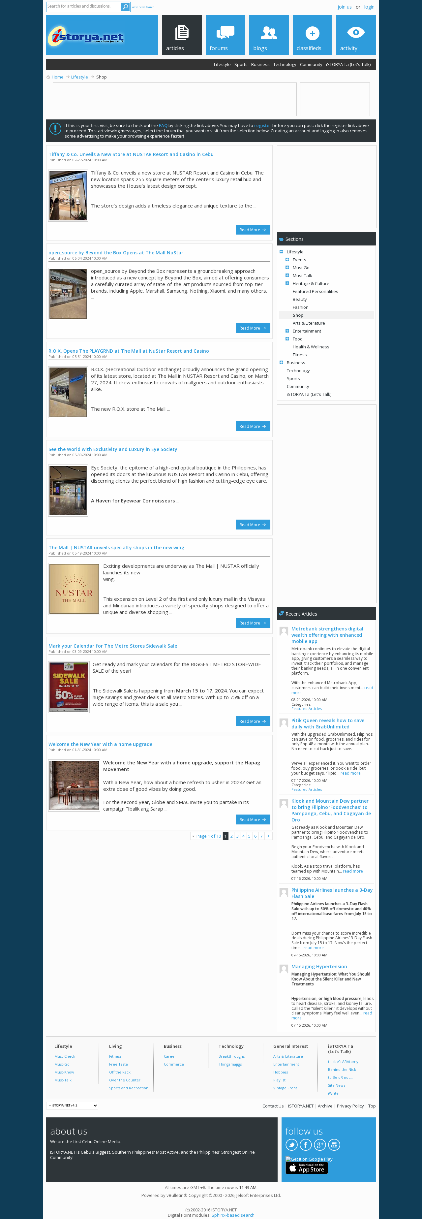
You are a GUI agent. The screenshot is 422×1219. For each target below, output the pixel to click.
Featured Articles (306, 708)
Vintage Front (285, 1087)
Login (369, 7)
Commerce (174, 1064)
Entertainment (307, 331)
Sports (241, 64)
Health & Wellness (311, 347)
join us (345, 7)
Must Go (301, 268)
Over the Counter (124, 1079)
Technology (284, 64)
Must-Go (62, 1064)
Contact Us (273, 1106)
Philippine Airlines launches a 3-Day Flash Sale (332, 893)
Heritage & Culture (311, 283)
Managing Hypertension (319, 966)
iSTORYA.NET (301, 1106)
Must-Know (64, 1072)
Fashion (301, 307)
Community (311, 64)
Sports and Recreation (128, 1087)
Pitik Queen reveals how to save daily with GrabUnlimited (327, 723)
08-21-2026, (309, 699)
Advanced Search (143, 7)
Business (260, 64)
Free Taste (118, 1064)
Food (298, 339)
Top (372, 1106)
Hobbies (280, 1072)
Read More (250, 230)
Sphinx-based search (233, 1215)
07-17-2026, (309, 780)
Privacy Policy (350, 1106)
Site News (336, 1085)
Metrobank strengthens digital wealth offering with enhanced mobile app (327, 635)
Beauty (300, 299)
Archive (325, 1106)
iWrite (333, 1093)
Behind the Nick (342, 1069)
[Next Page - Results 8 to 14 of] (268, 836)
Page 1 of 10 (208, 836)
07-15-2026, (309, 954)
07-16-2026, (309, 878)
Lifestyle (222, 64)
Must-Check (64, 1056)
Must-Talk (302, 275)
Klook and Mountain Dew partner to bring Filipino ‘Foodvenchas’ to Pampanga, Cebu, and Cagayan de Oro (331, 810)
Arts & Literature (309, 323)
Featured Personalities (315, 291)
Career (170, 1056)
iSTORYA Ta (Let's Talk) (348, 64)
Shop (298, 315)
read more (351, 773)
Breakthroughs (232, 1056)
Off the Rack (120, 1072)
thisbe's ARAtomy (343, 1061)
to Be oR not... (340, 1077)
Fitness (300, 355)
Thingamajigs (230, 1064)
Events (299, 260)
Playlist (279, 1079)
